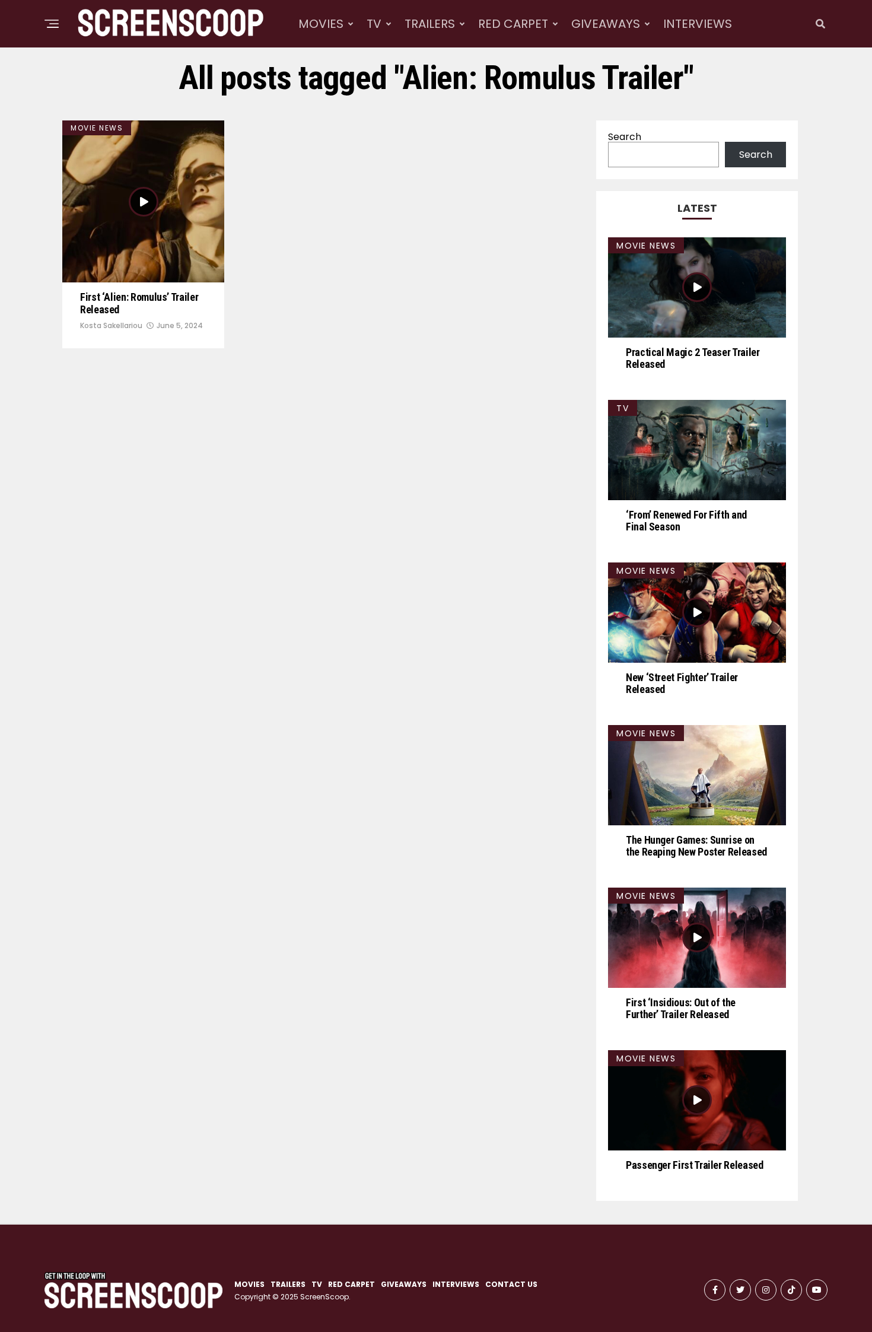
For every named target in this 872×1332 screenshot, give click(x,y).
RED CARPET (513, 23)
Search (624, 137)
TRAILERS (430, 23)
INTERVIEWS (697, 23)
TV (374, 23)
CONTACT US (511, 1284)
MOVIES (320, 23)
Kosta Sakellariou (111, 325)
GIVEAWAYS (605, 23)
